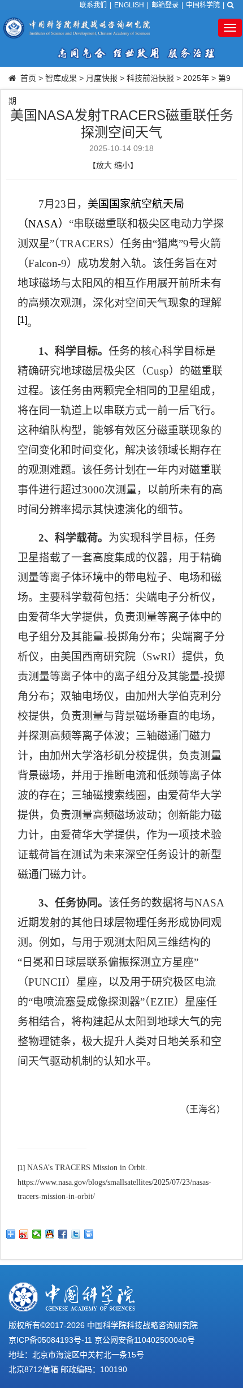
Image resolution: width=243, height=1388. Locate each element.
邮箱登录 (165, 5)
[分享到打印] (89, 1234)
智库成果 (61, 78)
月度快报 (102, 78)
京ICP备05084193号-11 (50, 1339)
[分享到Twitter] (76, 1234)
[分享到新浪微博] (24, 1234)
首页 (28, 78)
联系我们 (93, 5)
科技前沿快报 (150, 78)
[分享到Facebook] (63, 1234)
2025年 (196, 78)
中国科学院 (203, 5)
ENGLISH (129, 5)
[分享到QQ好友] (50, 1234)
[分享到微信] (37, 1234)
